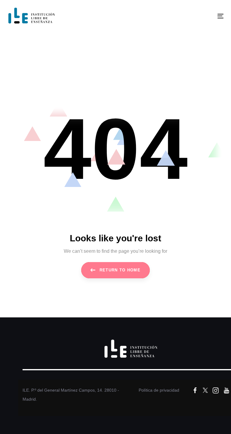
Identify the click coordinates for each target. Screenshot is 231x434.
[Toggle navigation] (187, 16)
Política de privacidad (159, 390)
